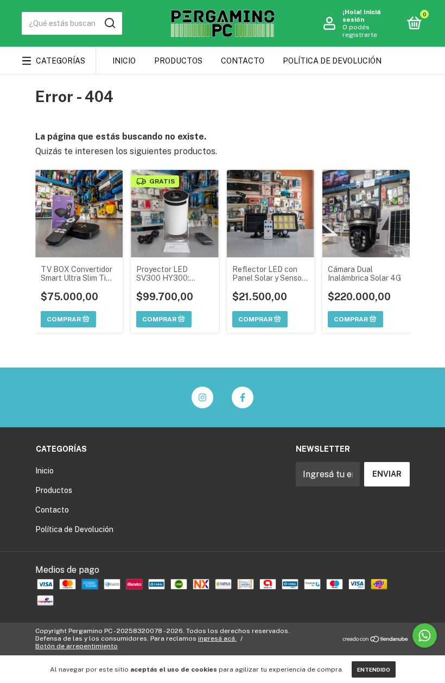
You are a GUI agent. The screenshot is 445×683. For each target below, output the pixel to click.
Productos (178, 60)
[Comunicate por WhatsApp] (424, 635)
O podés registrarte (359, 31)
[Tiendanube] (376, 640)
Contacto (242, 60)
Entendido (373, 669)
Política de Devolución (332, 60)
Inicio (124, 60)
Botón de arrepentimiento (76, 646)
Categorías (60, 60)
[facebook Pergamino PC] (242, 397)
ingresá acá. (217, 638)
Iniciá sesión (361, 15)
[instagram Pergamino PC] (202, 397)
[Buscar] (109, 23)
